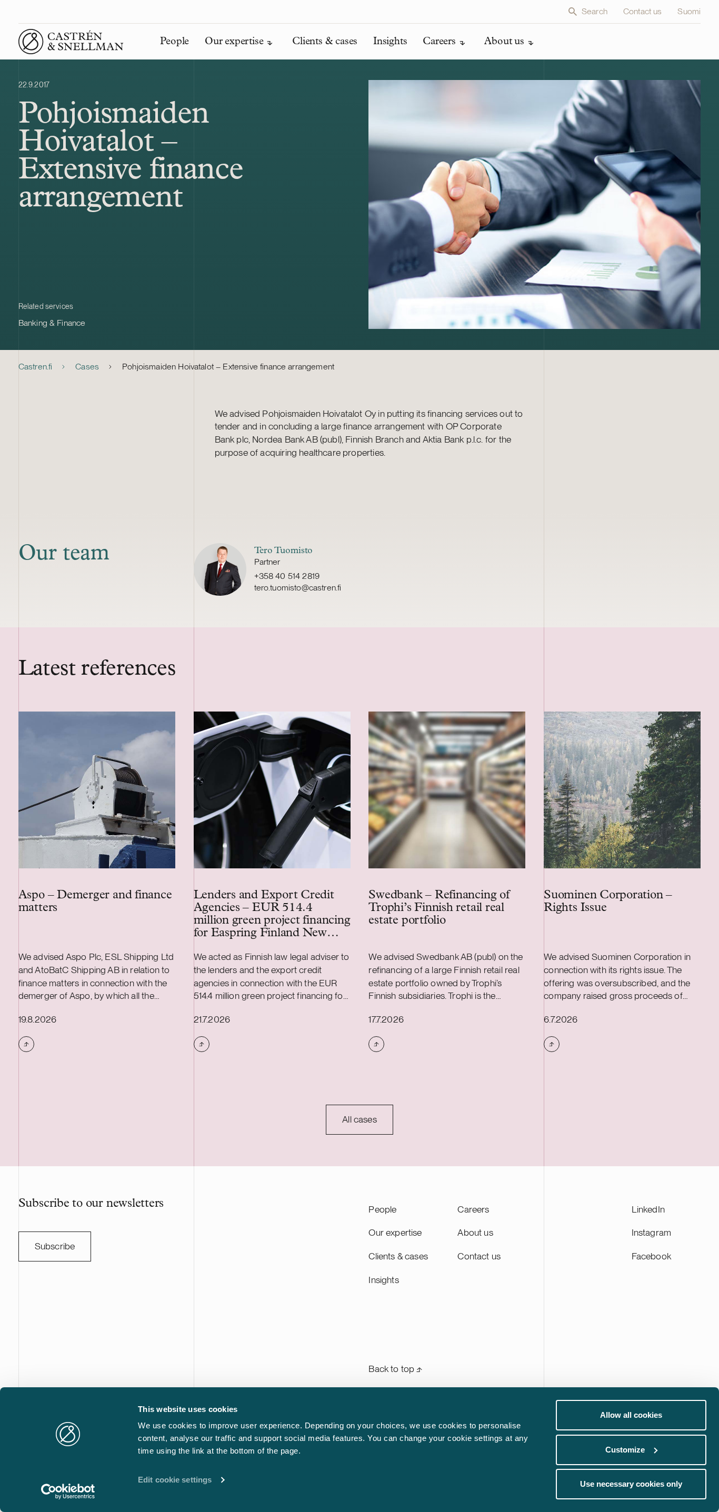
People (382, 1209)
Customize (625, 1449)
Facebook (651, 1255)
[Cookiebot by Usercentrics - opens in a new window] (68, 1491)
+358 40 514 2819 (287, 576)
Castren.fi (35, 367)
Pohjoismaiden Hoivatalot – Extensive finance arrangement (228, 367)
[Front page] (71, 41)
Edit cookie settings (175, 1479)
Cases (87, 367)
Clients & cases (398, 1255)
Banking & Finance (52, 323)
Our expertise (395, 1232)
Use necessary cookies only (631, 1483)
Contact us (642, 11)
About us (475, 1232)
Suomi (689, 11)
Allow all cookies (631, 1414)
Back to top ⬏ (395, 1368)
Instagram (652, 1232)
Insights (383, 1279)
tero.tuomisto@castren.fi (298, 588)
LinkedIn (648, 1209)
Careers (473, 1209)
